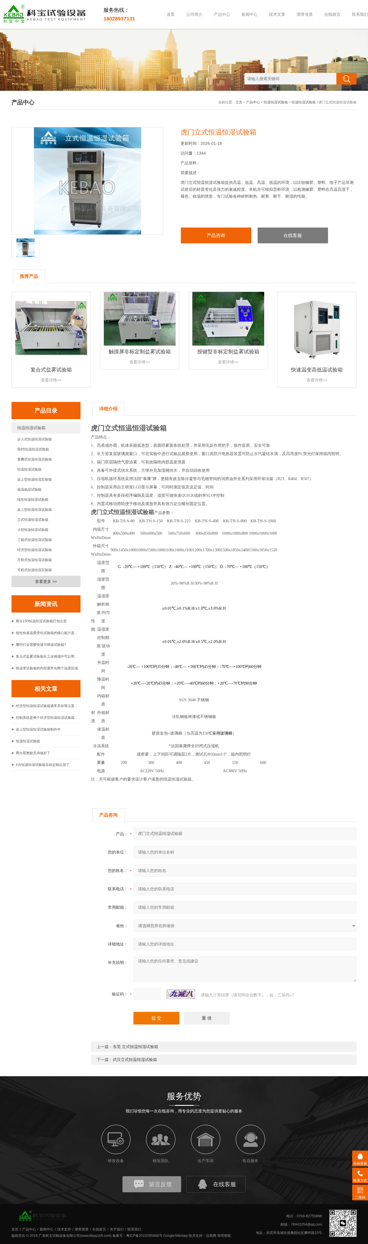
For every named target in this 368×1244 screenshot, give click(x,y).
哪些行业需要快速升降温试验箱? (41, 645)
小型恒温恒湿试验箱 (32, 530)
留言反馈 (160, 1184)
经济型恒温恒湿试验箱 (34, 550)
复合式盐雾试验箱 (51, 370)
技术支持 (64, 1229)
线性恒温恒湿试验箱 (32, 500)
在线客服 (292, 235)
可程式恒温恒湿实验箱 (34, 570)
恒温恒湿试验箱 (276, 102)
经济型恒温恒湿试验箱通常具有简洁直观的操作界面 (48, 706)
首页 (171, 14)
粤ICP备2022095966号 (144, 1236)
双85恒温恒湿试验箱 (33, 449)
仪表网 (211, 1236)
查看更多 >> (46, 581)
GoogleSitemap (175, 1236)
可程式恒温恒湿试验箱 (34, 560)
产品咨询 (216, 235)
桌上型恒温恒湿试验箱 (34, 510)
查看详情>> (51, 380)
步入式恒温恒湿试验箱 (34, 439)
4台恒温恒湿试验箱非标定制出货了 (43, 765)
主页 (238, 102)
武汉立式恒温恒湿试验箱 (135, 1059)
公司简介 (194, 14)
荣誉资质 (305, 14)
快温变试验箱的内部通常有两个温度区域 (47, 668)
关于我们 (117, 1229)
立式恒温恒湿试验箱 (32, 520)
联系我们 (134, 1229)
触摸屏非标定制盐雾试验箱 (140, 352)
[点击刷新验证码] (180, 994)
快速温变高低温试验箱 (317, 370)
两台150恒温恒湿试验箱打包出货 (41, 621)
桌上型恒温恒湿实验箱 (34, 479)
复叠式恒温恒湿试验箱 (34, 459)
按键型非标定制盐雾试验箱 (228, 352)
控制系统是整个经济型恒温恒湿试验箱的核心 (48, 718)
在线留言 (332, 14)
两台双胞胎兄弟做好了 (33, 753)
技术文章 (277, 14)
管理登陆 (224, 1236)
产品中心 (222, 14)
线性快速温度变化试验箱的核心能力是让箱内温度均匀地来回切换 (48, 633)
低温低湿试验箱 (29, 490)
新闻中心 (249, 14)
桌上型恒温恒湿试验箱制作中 (38, 729)
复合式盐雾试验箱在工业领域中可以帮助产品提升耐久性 (48, 656)
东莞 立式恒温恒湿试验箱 (135, 1046)
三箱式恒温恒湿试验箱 (34, 540)
